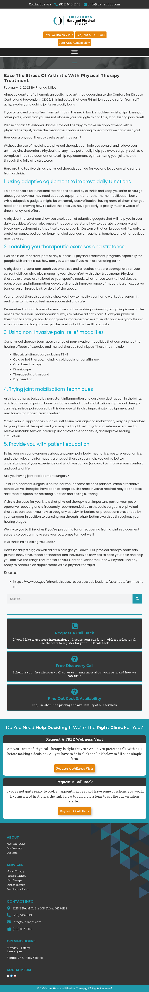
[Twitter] (11, 976)
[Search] (137, 599)
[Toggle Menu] (74, 52)
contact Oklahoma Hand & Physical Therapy (49, 125)
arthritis (61, 112)
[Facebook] (8, 976)
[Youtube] (15, 976)
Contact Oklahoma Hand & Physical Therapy (103, 560)
